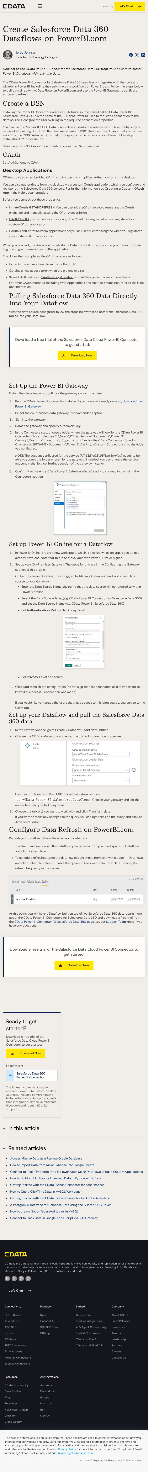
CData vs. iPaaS (86, 1339)
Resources (11, 1403)
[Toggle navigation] (39, 6)
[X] (14, 1278)
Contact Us (119, 1357)
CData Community (17, 1385)
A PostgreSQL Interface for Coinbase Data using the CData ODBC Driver (60, 1205)
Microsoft (46, 1403)
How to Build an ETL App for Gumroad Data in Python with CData (55, 1178)
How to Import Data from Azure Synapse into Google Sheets (52, 1165)
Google (44, 1397)
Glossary (10, 1415)
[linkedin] (7, 1278)
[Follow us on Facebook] (131, 55)
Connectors (83, 1315)
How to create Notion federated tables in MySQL (44, 1211)
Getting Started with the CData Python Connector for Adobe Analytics (59, 1198)
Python (9, 1333)
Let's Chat (126, 6)
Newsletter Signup (16, 1409)
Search (106, 6)
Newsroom (118, 1327)
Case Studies (13, 1391)
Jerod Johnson (25, 52)
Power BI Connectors (18, 1357)
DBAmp (45, 1333)
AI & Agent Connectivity (91, 1327)
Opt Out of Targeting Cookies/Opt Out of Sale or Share (110, 1460)
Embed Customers (88, 1333)
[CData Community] (28, 1278)
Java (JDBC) (12, 1321)
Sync (43, 1315)
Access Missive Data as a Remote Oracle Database (46, 1158)
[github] (21, 1278)
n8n (42, 1409)
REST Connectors (15, 1345)
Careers (116, 1351)
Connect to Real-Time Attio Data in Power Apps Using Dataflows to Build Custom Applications (76, 1172)
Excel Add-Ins (13, 1351)
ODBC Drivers (13, 1315)
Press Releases (121, 1321)
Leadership (119, 1339)
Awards (116, 1333)
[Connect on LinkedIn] (143, 55)
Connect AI (47, 1321)
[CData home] (17, 6)
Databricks (47, 1391)
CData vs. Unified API (89, 1345)
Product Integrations (89, 1321)
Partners (117, 1345)
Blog (7, 1397)
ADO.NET (10, 1327)
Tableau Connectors (17, 1363)
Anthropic (46, 1385)
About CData (120, 1315)
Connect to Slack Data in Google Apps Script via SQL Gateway (54, 1218)
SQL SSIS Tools (49, 1327)
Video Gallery (13, 1421)
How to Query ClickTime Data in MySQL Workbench (46, 1192)
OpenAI (45, 1415)
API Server (11, 1339)
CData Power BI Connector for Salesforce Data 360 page (54, 922)
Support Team (116, 922)
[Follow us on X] (137, 55)
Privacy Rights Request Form (74, 1453)
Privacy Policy (67, 1449)
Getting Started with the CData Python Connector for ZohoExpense (57, 1185)
